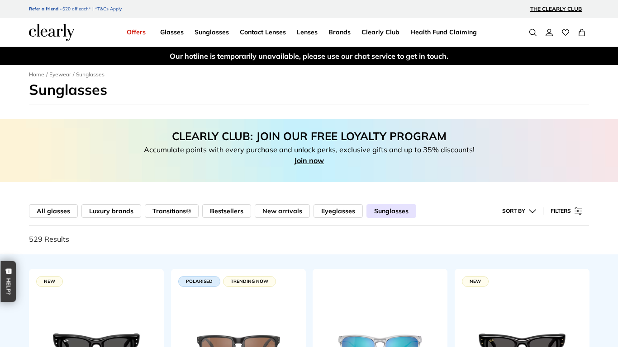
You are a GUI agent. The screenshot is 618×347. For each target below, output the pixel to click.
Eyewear (60, 74)
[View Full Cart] (582, 32)
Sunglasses (391, 211)
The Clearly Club (556, 8)
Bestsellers (226, 211)
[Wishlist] (565, 32)
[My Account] (549, 32)
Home (36, 74)
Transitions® (171, 211)
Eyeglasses (338, 211)
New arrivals (282, 211)
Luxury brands (111, 211)
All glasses (53, 211)
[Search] (533, 32)
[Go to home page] (51, 32)
